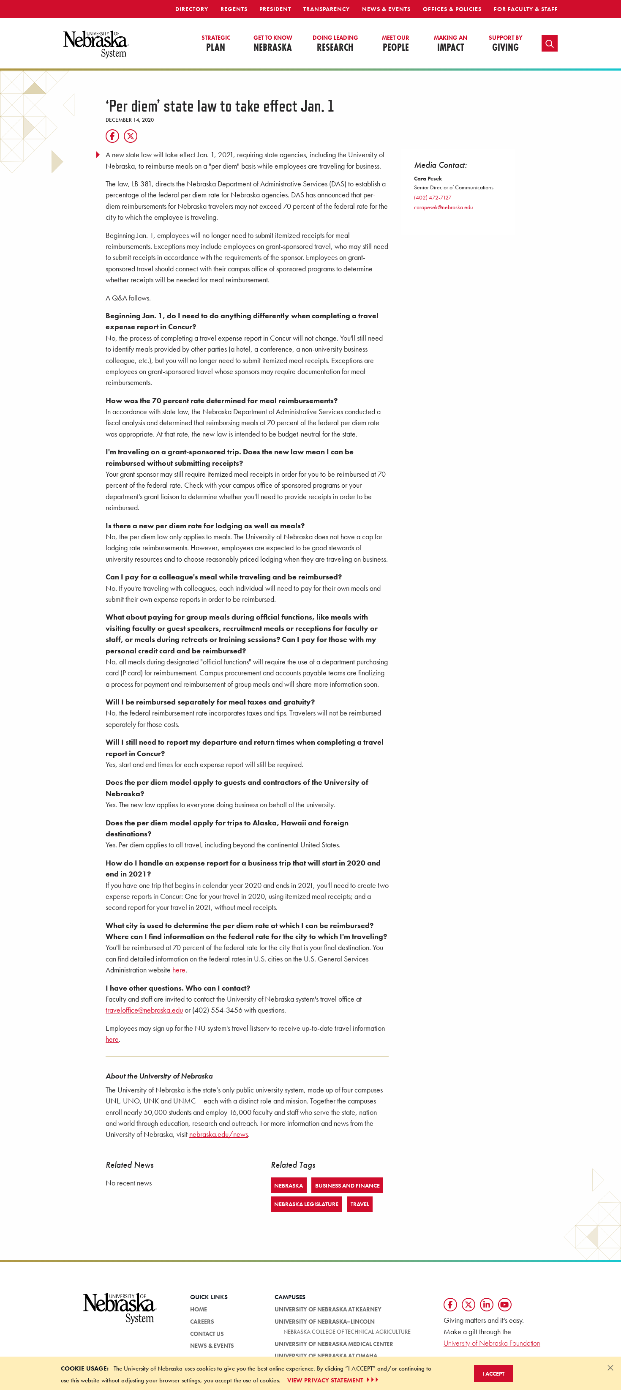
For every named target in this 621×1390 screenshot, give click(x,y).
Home (198, 1309)
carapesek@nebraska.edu (443, 207)
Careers (202, 1321)
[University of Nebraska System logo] (120, 1313)
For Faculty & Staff (526, 9)
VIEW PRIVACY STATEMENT (325, 1380)
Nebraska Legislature (306, 1204)
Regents (234, 9)
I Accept (493, 1373)
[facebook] (450, 1304)
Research (335, 44)
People (395, 44)
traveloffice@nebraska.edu (144, 1010)
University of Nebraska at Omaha (326, 1356)
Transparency (326, 9)
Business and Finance (347, 1185)
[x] (468, 1304)
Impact (450, 44)
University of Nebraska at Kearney (328, 1309)
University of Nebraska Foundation (492, 1343)
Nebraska (272, 44)
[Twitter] (130, 136)
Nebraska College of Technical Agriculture (347, 1331)
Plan (216, 44)
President (275, 9)
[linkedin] (486, 1304)
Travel (360, 1204)
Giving (506, 44)
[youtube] (505, 1304)
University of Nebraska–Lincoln (325, 1321)
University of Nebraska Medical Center (334, 1344)
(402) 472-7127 (433, 197)
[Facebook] (112, 136)
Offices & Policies (452, 9)
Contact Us (207, 1334)
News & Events (386, 9)
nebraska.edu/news (218, 1134)
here (178, 970)
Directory (191, 9)
